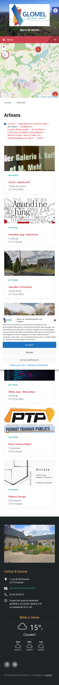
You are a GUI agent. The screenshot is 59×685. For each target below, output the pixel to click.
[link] (55, 10)
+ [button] (4, 46)
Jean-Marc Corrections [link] (20, 287)
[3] (36, 47)
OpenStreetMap (53, 97)
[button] (55, 320)
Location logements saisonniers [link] (25, 132)
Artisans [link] (13, 175)
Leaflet (42, 97)
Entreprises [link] (38, 129)
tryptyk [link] (48, 675)
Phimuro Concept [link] (17, 496)
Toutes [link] (11, 123)
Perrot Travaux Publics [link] (19, 444)
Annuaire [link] (21, 102)
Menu (10, 39)
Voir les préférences (29, 360)
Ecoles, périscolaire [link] (18, 129)
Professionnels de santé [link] (21, 138)
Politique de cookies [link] (18, 365)
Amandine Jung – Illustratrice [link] (23, 234)
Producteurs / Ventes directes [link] (24, 135)
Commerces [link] (26, 126)
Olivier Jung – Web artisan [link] (21, 392)
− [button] (4, 51)
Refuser (29, 352)
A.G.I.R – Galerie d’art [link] (19, 182)
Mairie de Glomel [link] (29, 30)
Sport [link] (40, 138)
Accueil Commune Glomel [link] (22, 588)
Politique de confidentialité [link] (37, 365)
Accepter (29, 345)
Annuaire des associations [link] (33, 123)
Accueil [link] (7, 102)
